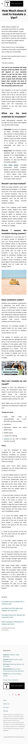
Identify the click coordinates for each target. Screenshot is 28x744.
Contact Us (6, 704)
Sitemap (5, 711)
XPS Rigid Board (11, 165)
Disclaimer (15, 680)
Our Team (6, 707)
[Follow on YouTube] (18, 694)
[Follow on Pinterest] (12, 694)
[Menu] (2, 3)
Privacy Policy (7, 680)
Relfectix (7, 439)
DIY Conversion (5, 630)
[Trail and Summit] (14, 3)
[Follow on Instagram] (15, 694)
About (5, 700)
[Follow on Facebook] (9, 694)
